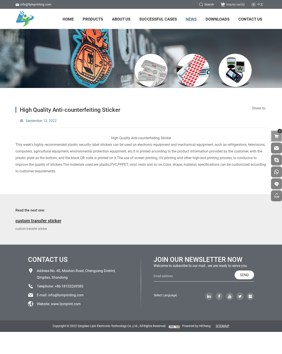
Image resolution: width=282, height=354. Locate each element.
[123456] (276, 171)
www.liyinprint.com (66, 303)
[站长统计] (174, 326)
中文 (260, 4)
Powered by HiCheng (196, 326)
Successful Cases (158, 19)
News (191, 19)
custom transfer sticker (38, 220)
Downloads (218, 19)
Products (93, 19)
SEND (244, 274)
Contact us (250, 19)
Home (68, 19)
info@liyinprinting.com (35, 4)
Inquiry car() (235, 4)
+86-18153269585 (69, 286)
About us (121, 19)
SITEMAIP (222, 326)
